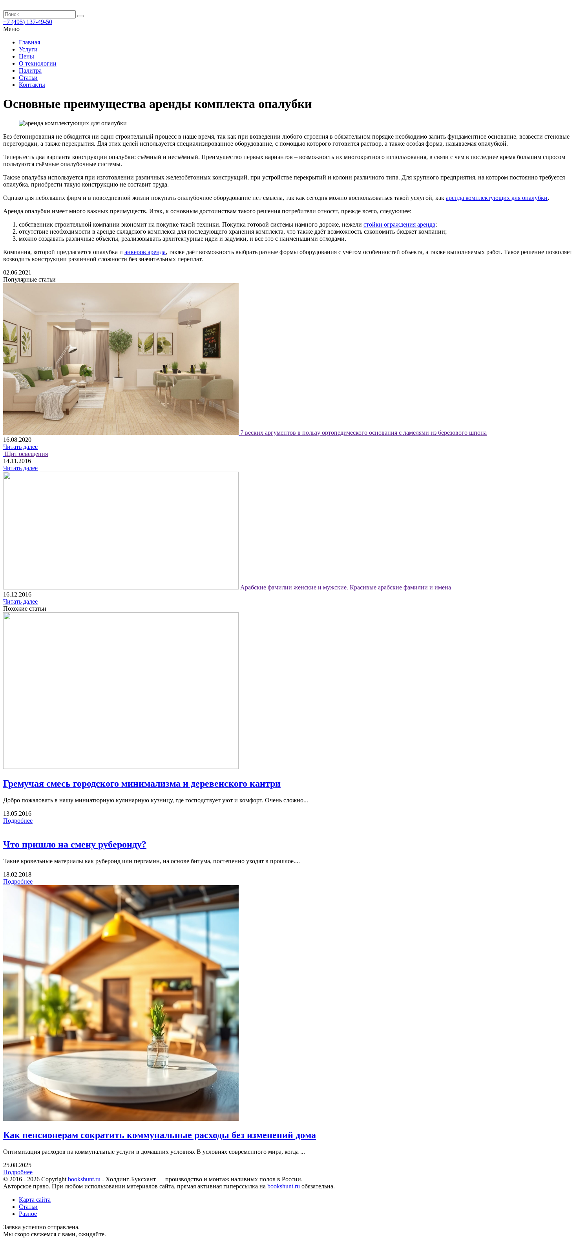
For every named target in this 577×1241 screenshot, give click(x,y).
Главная (29, 42)
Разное (28, 1213)
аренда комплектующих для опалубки (497, 197)
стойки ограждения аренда (399, 224)
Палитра (30, 70)
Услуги (28, 49)
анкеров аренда (145, 252)
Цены (26, 56)
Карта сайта (35, 1199)
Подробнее (18, 820)
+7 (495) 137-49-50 (27, 21)
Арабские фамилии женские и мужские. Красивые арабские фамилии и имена (345, 587)
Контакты (32, 84)
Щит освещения (26, 453)
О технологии (38, 63)
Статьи (28, 77)
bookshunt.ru (84, 1179)
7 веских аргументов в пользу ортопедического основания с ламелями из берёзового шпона (363, 432)
